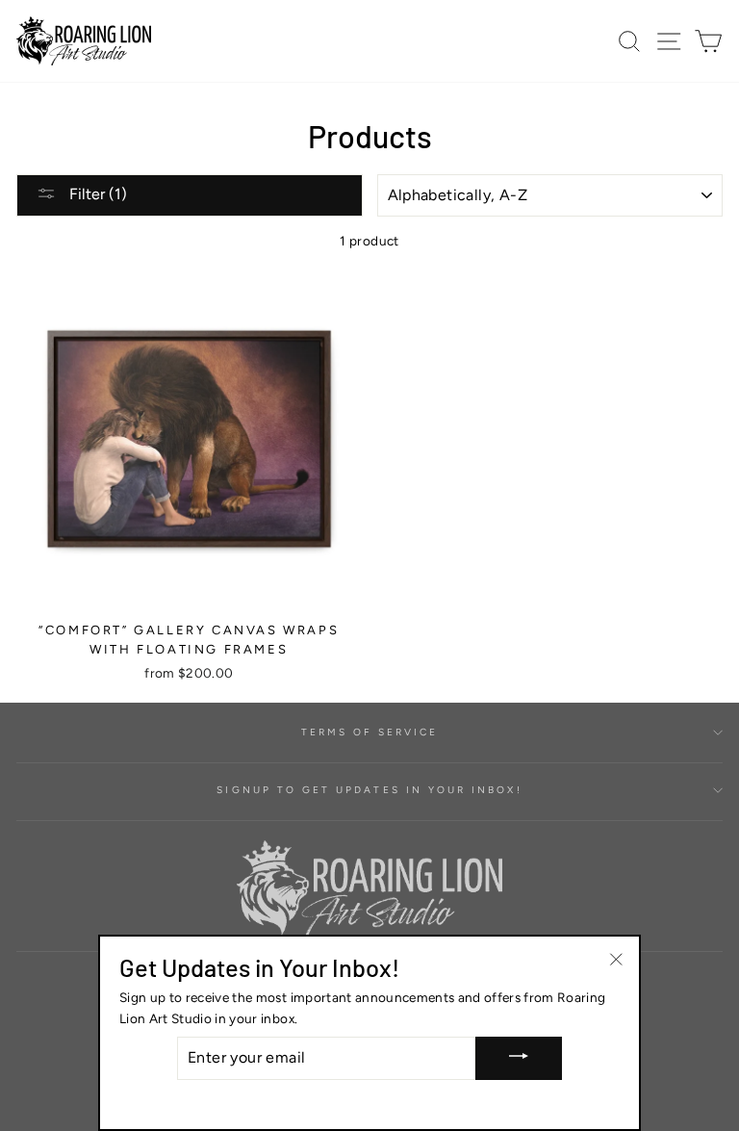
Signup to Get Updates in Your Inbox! (369, 790)
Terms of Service (370, 732)
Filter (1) (96, 194)
